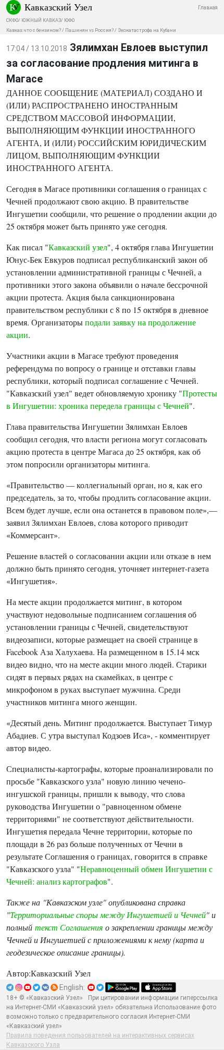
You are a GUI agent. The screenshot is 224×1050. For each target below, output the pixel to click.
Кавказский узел (77, 247)
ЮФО (69, 20)
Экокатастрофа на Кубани (147, 30)
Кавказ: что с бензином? (33, 30)
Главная (208, 7)
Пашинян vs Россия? (89, 30)
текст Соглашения (69, 927)
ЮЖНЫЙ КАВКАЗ (41, 20)
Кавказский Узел (58, 7)
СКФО (12, 20)
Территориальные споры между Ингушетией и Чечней (108, 914)
